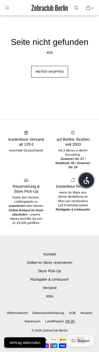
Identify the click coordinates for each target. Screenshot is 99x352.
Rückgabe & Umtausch (49, 279)
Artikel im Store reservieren (49, 262)
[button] (76, 7)
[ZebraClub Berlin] (49, 7)
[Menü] (11, 7)
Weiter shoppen (49, 71)
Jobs (50, 296)
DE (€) (70, 321)
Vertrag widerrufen (25, 342)
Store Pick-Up (49, 271)
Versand (49, 288)
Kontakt (49, 254)
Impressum (32, 321)
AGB (72, 313)
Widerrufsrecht (17, 313)
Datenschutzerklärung (48, 313)
